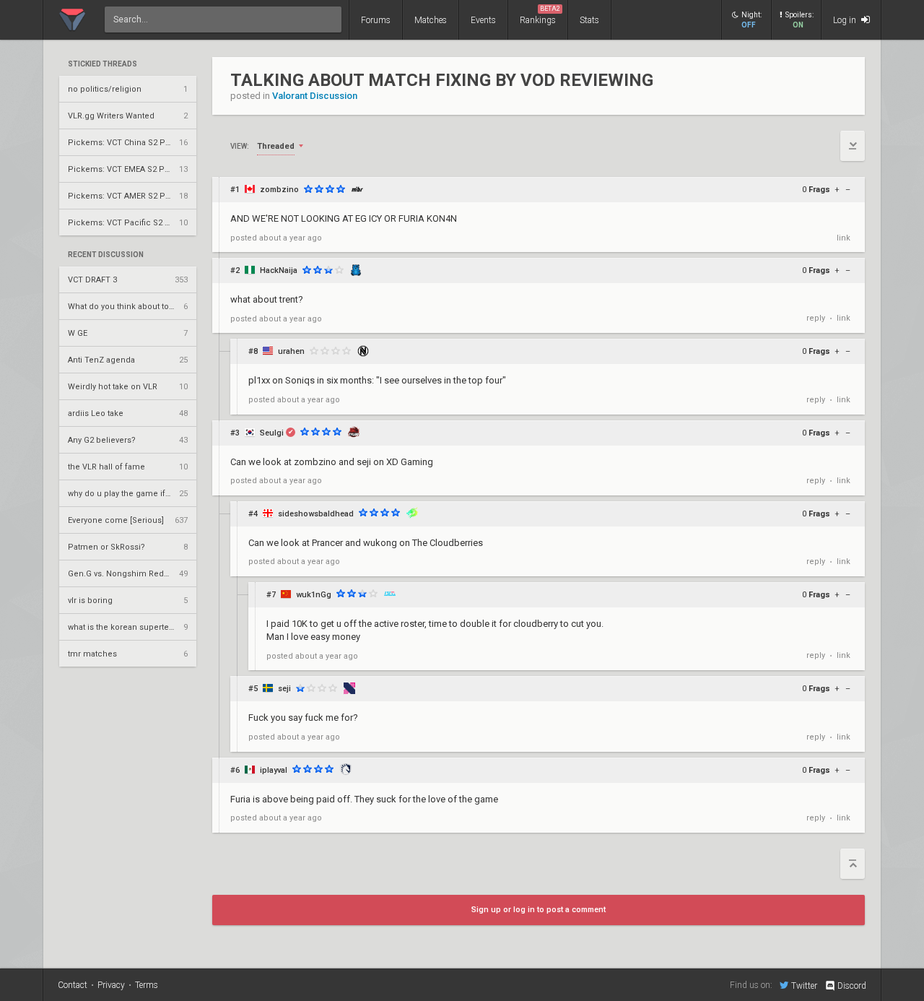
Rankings (540, 15)
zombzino (279, 189)
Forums (376, 20)
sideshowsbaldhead (316, 514)
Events (483, 20)
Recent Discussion (106, 255)
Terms (146, 985)
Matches (430, 20)
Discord (851, 986)
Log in (845, 20)
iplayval (273, 770)
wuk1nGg (313, 594)
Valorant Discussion (314, 95)
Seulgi (272, 433)
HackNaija (278, 270)
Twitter (804, 985)
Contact (72, 985)
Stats (589, 20)
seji (284, 688)
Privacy (111, 985)
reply (815, 318)
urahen (291, 351)
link (843, 238)
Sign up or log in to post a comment (538, 909)
